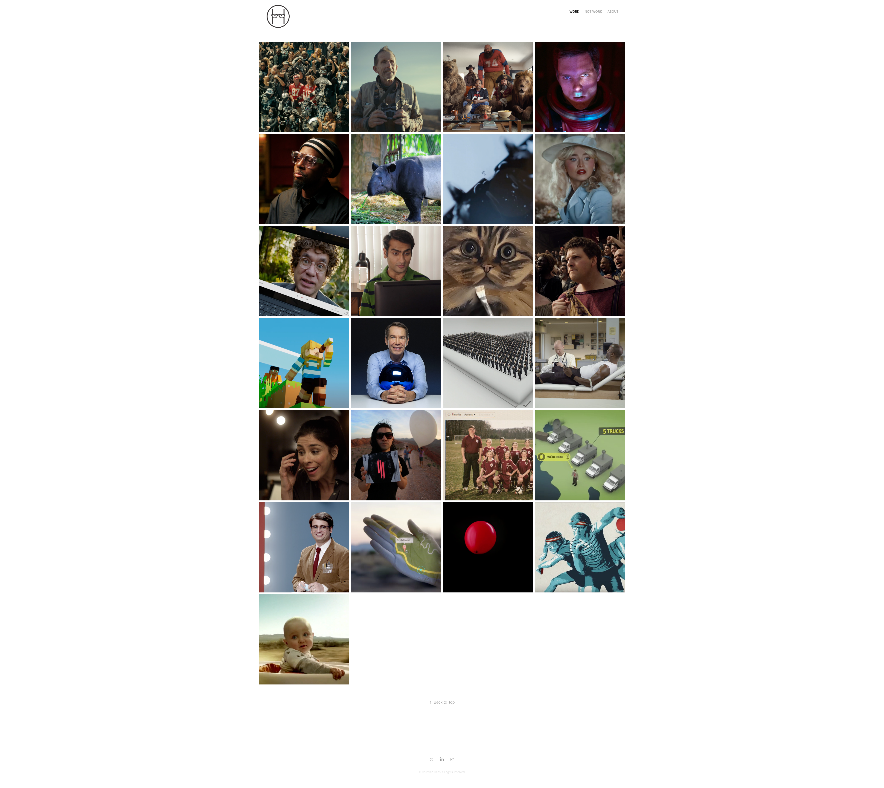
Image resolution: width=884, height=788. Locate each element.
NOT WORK (593, 11)
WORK (574, 11)
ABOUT (613, 11)
